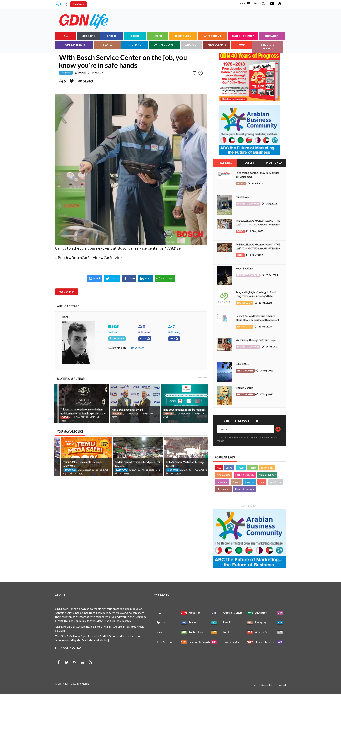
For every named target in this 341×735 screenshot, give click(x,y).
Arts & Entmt (212, 36)
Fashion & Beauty (243, 36)
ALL (66, 36)
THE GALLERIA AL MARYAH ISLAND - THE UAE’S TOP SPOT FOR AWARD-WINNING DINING (258, 225)
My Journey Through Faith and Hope (256, 340)
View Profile (117, 338)
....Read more (137, 348)
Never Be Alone (244, 269)
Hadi (83, 72)
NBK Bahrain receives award (123, 410)
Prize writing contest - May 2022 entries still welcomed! (257, 175)
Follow (143, 338)
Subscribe (266, 684)
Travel (135, 36)
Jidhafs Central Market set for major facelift (178, 464)
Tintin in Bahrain (244, 388)
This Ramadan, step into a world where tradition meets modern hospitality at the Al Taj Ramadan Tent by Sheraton (78, 413)
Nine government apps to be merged (179, 410)
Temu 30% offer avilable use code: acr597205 (75, 464)
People (107, 44)
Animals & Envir (164, 44)
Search (257, 3)
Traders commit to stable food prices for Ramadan (130, 464)
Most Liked (274, 162)
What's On (191, 44)
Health (157, 36)
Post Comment (67, 291)
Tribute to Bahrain (268, 46)
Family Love (242, 197)
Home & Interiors (74, 44)
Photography (216, 44)
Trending (225, 162)
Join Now (78, 4)
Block (173, 338)
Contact (282, 684)
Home (252, 684)
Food (241, 44)
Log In (58, 4)
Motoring (88, 36)
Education (272, 36)
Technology (183, 36)
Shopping (134, 44)
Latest (249, 162)
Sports (112, 36)
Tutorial (243, 3)
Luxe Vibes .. (242, 364)
